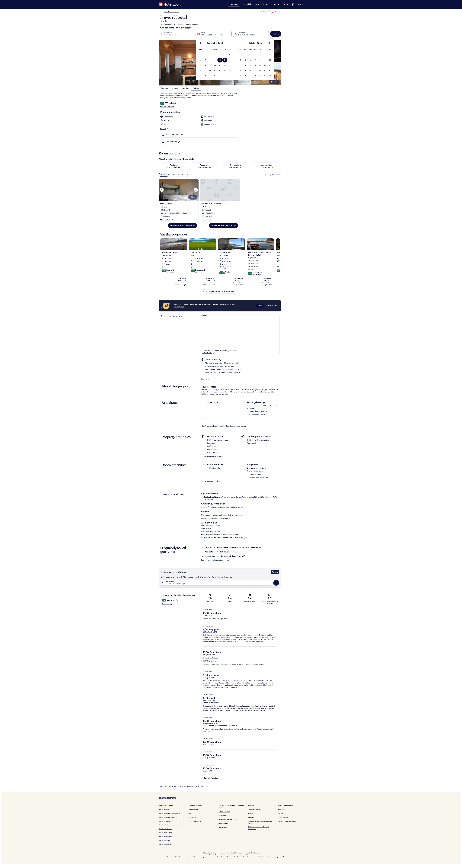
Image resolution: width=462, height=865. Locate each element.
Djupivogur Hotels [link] (191, 786)
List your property (262, 4)
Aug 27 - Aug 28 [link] (173, 167)
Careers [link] (281, 813)
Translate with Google (211, 658)
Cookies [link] (251, 817)
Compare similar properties (221, 291)
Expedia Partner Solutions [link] (227, 819)
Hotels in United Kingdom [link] (168, 817)
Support (276, 4)
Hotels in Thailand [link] (165, 821)
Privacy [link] (250, 813)
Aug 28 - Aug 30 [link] (235, 167)
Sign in (300, 4)
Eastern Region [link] (178, 786)
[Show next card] (280, 263)
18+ (275, 82)
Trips (286, 4)
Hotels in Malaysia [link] (165, 844)
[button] (210, 54)
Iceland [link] (169, 786)
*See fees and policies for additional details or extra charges (223, 426)
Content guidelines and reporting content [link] (260, 822)
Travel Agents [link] (223, 827)
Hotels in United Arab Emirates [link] (169, 813)
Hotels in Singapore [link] (166, 833)
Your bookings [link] (194, 809)
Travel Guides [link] (283, 817)
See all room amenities (211, 481)
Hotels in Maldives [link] (165, 836)
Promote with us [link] (224, 823)
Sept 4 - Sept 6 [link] (266, 167)
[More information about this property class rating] (166, 21)
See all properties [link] (171, 12)
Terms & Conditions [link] (255, 809)
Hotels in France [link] (164, 840)
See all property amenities (212, 456)
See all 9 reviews (167, 107)
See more (205, 379)
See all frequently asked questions (215, 560)
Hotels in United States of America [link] (171, 825)
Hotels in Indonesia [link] (165, 829)
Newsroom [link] (222, 815)
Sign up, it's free (272, 306)
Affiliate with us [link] (224, 812)
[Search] (276, 583)
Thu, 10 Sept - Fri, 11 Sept (212, 35)
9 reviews (166, 604)
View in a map (208, 353)
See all (163, 129)
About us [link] (281, 809)
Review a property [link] (195, 821)
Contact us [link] (192, 817)
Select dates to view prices (182, 225)
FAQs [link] (190, 813)
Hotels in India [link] (164, 809)
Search (276, 34)
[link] (275, 12)
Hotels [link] (162, 786)
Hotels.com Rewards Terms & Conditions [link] (258, 828)
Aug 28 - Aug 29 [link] (204, 167)
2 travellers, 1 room (246, 35)
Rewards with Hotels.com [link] (287, 821)
